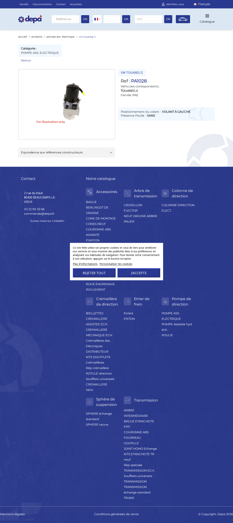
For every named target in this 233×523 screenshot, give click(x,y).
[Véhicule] (183, 19)
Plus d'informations (85, 263)
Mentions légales (12, 514)
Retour (26, 60)
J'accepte (139, 273)
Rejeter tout (94, 273)
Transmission (146, 400)
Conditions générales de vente (116, 514)
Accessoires (106, 192)
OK (85, 19)
